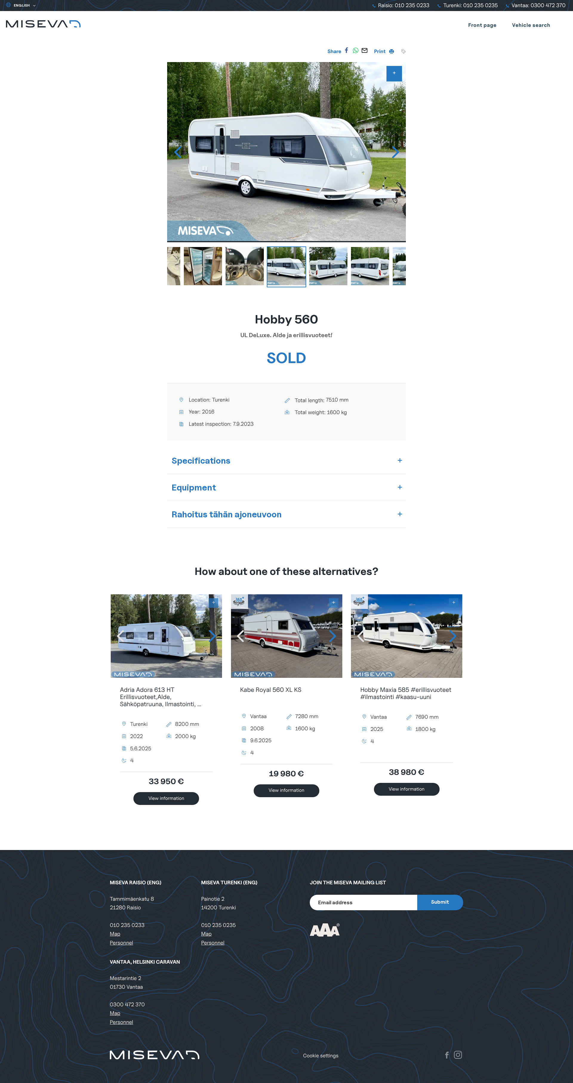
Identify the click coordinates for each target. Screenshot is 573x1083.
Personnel (121, 943)
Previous (177, 152)
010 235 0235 (218, 925)
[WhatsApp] (355, 50)
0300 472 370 (127, 1005)
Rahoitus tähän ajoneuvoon (227, 514)
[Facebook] (346, 50)
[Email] (364, 50)
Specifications (201, 460)
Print (380, 51)
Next (395, 152)
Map (115, 934)
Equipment (194, 487)
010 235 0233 (127, 925)
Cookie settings (320, 1056)
